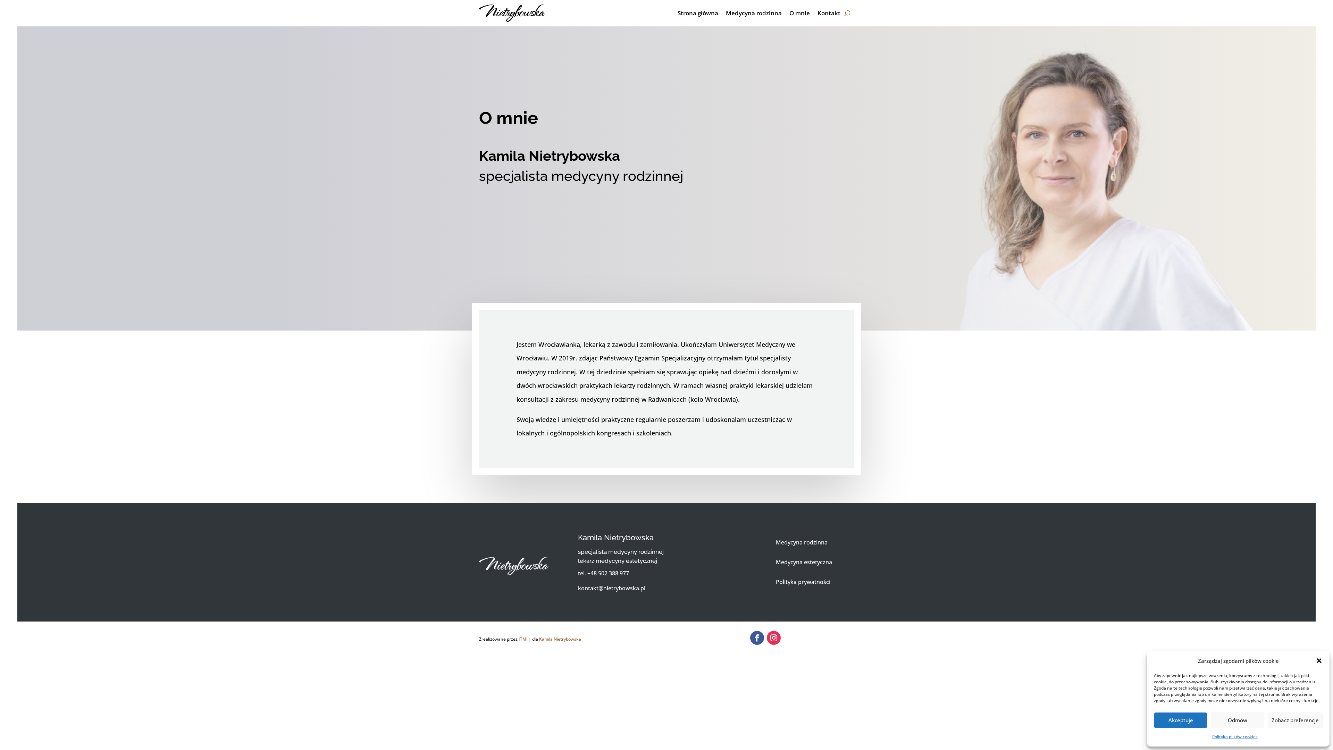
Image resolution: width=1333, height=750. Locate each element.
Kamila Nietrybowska (560, 639)
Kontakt (829, 13)
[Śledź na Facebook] (757, 638)
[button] (1319, 660)
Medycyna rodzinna (754, 13)
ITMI (523, 639)
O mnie (799, 13)
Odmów (1237, 720)
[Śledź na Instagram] (774, 638)
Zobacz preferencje (1295, 720)
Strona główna (698, 13)
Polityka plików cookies (1235, 737)
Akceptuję (1180, 720)
